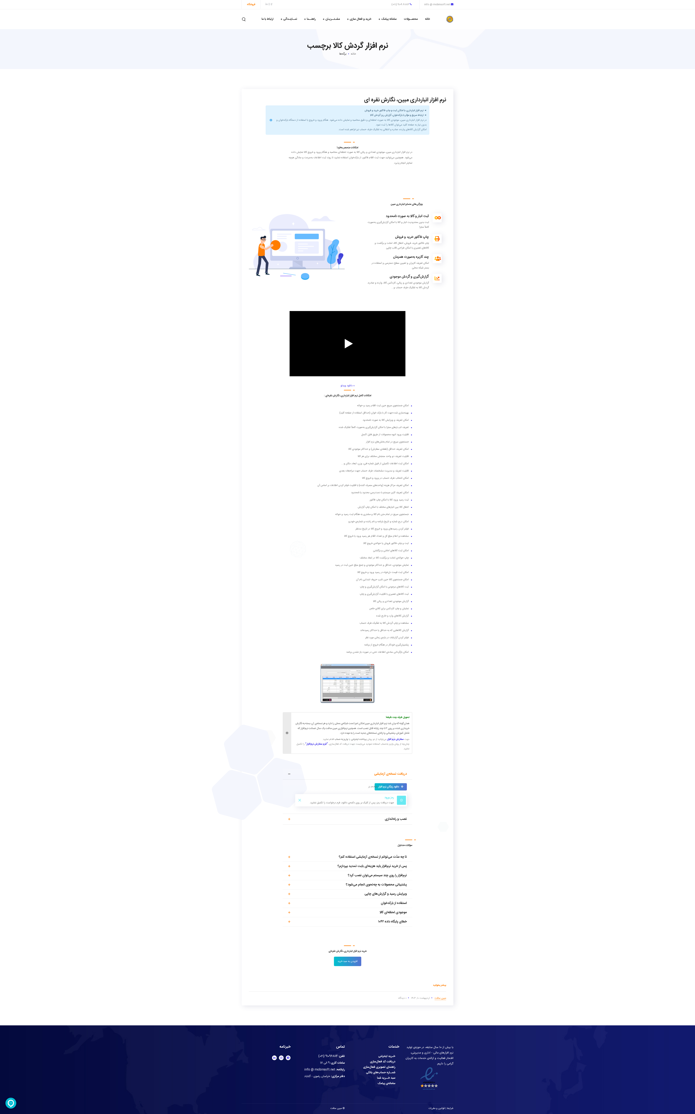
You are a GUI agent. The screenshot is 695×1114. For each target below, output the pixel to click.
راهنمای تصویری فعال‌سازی (379, 1067)
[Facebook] (288, 1057)
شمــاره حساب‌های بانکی (380, 1072)
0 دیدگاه (402, 998)
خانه (353, 53)
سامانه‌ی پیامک (386, 1083)
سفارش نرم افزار (395, 739)
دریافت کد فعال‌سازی (382, 1062)
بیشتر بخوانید (439, 985)
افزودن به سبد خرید (348, 961)
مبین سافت (440, 998)
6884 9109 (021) (400, 4)
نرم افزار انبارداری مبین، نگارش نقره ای (405, 100)
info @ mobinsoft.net (437, 4)
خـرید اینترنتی (386, 1056)
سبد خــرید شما (386, 1078)
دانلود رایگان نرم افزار (388, 787)
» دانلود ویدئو (348, 386)
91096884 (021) (328, 1056)
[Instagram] (281, 1057)
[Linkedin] (274, 1057)
